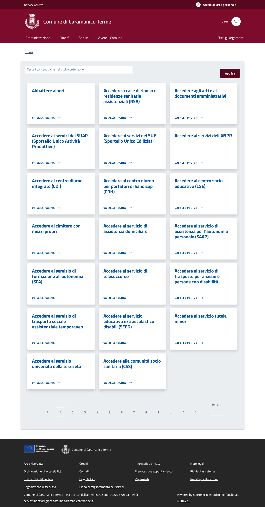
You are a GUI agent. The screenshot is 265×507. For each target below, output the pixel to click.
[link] (47, 117)
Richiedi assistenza (202, 471)
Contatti (84, 471)
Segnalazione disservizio (40, 486)
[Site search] (236, 21)
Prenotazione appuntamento (153, 471)
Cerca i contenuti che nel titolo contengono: (55, 69)
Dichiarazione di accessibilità (42, 471)
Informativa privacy (147, 463)
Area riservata (33, 463)
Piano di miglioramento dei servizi (101, 486)
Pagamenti (142, 479)
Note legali (197, 463)
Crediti (83, 463)
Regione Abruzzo (33, 5)
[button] (216, 4)
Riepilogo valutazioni (204, 479)
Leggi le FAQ (87, 479)
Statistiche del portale (38, 479)
